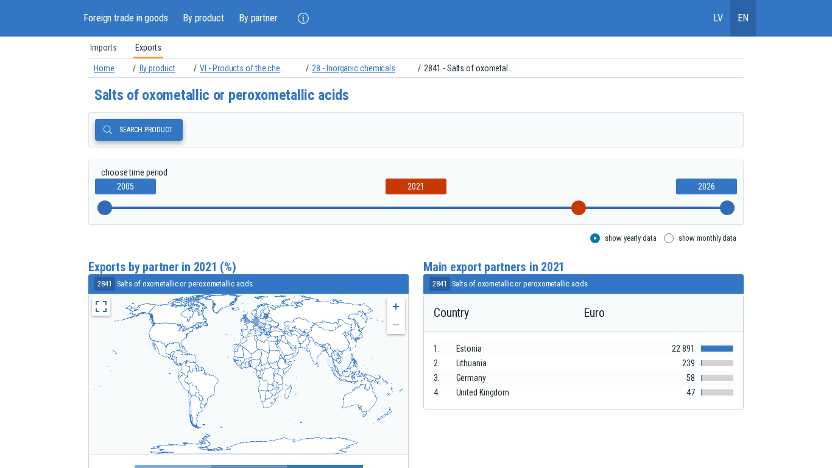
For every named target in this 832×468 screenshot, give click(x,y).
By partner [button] (258, 18)
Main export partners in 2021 (494, 267)
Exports (148, 47)
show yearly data (630, 238)
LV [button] (718, 18)
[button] (303, 18)
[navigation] (416, 68)
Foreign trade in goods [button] (125, 18)
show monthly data (707, 238)
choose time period (134, 172)
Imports (103, 47)
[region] (416, 47)
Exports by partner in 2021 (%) (162, 267)
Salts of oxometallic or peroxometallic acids (221, 95)
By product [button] (203, 18)
